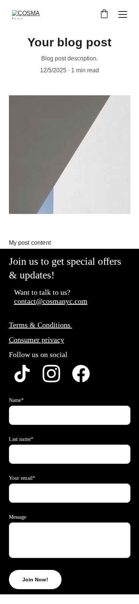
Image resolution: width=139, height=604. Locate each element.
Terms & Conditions (40, 325)
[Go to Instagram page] (51, 373)
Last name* (21, 439)
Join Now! (35, 579)
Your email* (22, 478)
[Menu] (122, 14)
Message (18, 517)
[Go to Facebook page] (81, 373)
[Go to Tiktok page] (22, 373)
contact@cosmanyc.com (50, 301)
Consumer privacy (36, 340)
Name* (16, 400)
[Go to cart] (104, 14)
